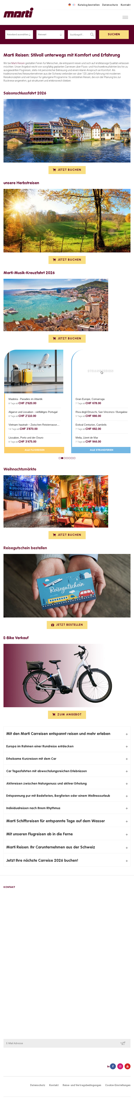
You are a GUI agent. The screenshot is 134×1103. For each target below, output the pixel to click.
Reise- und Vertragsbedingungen (21, 995)
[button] (67, 170)
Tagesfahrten (11, 947)
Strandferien (10, 956)
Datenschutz (110, 4)
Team (6, 986)
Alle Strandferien (73, 450)
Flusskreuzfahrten (13, 943)
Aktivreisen (9, 934)
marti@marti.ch (12, 911)
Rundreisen (9, 929)
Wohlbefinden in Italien (15, 960)
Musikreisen (10, 951)
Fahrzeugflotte (11, 1004)
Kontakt (126, 4)
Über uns (8, 982)
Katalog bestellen (89, 4)
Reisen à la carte (12, 938)
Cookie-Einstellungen (118, 1085)
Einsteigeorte (11, 999)
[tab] (67, 733)
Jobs (6, 1008)
